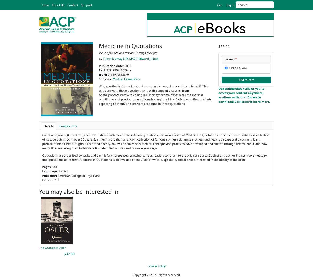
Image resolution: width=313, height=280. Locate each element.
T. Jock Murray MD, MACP (120, 59)
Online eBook (238, 68)
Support (86, 5)
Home (45, 5)
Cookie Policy (156, 266)
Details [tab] (48, 126)
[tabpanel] (156, 157)
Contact (72, 5)
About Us (58, 5)
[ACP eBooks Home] (57, 24)
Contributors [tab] (68, 126)
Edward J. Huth (148, 59)
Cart (220, 5)
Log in (230, 5)
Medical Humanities (126, 79)
